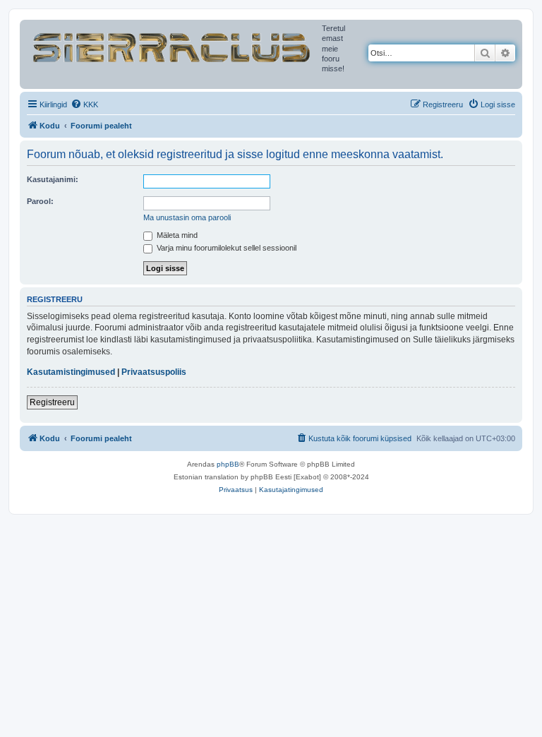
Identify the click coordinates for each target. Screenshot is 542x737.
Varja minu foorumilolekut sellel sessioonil (225, 248)
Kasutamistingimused (71, 372)
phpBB (228, 464)
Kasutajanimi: (52, 179)
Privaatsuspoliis (153, 372)
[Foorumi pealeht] (172, 44)
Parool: (40, 201)
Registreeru (52, 402)
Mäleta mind (176, 235)
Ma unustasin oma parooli (187, 217)
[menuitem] (84, 104)
